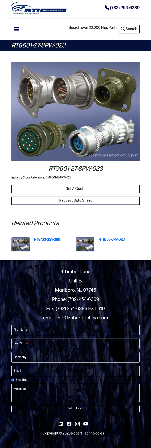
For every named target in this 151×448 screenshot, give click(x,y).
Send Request (75, 307)
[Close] (117, 135)
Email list (44, 279)
